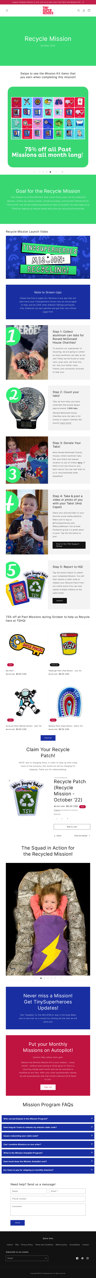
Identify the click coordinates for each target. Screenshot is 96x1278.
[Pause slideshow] (62, 172)
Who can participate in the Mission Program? (26, 1119)
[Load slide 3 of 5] (48, 978)
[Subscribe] (45, 1258)
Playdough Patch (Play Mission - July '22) (65, 671)
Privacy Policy (27, 1245)
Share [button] (59, 836)
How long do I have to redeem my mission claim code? (30, 1127)
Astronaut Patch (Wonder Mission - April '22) (24, 726)
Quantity (57, 814)
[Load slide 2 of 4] (43, 172)
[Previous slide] (34, 172)
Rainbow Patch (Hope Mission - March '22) (66, 726)
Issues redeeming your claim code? (21, 1136)
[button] (7, 10)
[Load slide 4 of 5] (51, 978)
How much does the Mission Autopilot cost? (25, 1161)
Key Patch (10, 671)
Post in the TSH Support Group (67, 545)
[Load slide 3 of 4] (47, 172)
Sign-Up (48, 1087)
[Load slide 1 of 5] (41, 978)
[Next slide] (56, 172)
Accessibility (75, 1245)
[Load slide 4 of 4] (50, 172)
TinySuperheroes (47, 1273)
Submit (59, 600)
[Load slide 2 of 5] (44, 978)
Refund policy (61, 1245)
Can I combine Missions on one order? (22, 1144)
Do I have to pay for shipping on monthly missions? (29, 1170)
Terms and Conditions (44, 1245)
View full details (80, 836)
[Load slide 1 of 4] (40, 172)
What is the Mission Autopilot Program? (23, 1153)
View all (48, 738)
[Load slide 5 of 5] (55, 978)
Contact (85, 1245)
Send (17, 1222)
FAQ (17, 1245)
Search (10, 1245)
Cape (45, 311)
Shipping (57, 810)
